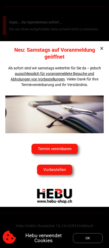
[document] (54, 124)
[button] (102, 48)
